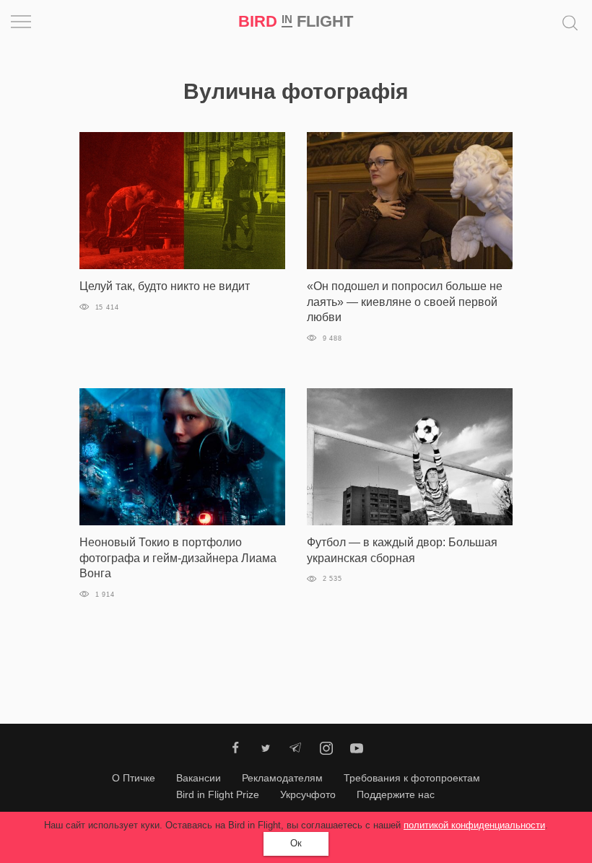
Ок (296, 843)
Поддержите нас (396, 794)
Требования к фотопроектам (412, 778)
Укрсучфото (308, 794)
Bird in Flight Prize (217, 794)
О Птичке (133, 778)
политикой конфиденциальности (474, 825)
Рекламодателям (282, 778)
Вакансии (198, 778)
